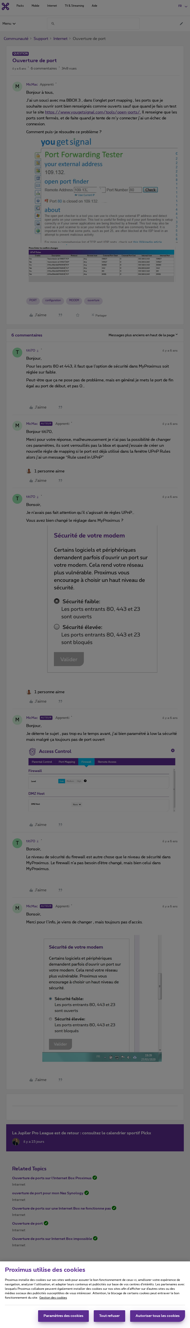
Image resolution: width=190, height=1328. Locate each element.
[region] (95, 1294)
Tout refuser (109, 1316)
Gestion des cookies (53, 1297)
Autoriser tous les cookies (158, 1316)
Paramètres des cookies (63, 1316)
